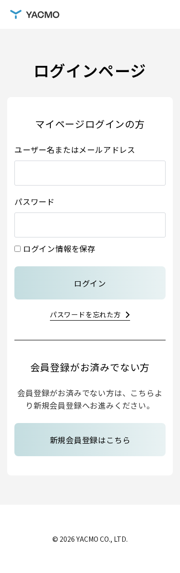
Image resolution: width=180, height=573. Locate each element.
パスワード (34, 201)
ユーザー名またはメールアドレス (74, 149)
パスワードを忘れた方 (85, 314)
